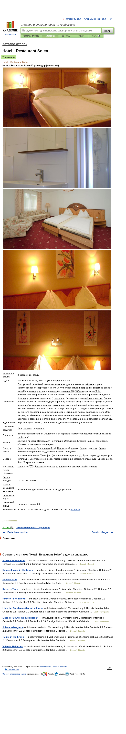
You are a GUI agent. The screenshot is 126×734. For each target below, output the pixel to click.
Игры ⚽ (96, 36)
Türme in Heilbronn (13, 637)
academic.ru (10, 35)
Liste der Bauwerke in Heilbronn (20, 617)
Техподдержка (45, 667)
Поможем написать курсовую (33, 527)
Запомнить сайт (73, 19)
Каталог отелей (31, 36)
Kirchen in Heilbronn (14, 598)
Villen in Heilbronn (12, 646)
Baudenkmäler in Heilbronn (17, 570)
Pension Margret (100, 532)
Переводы (65, 36)
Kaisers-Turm (9, 579)
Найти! (107, 30)
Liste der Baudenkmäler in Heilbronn (22, 608)
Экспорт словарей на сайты (14, 674)
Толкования (49, 36)
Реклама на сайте (59, 667)
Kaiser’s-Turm (10, 589)
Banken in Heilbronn (13, 560)
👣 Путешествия (12, 669)
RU (110, 19)
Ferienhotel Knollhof (17, 532)
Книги (81, 36)
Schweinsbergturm (12, 627)
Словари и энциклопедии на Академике (48, 24)
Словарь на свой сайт (95, 19)
